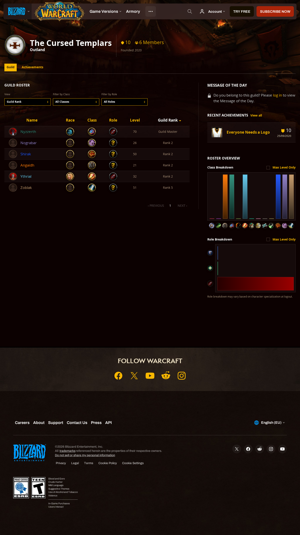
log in (277, 95)
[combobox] (27, 102)
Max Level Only (284, 167)
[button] (27, 102)
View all (256, 115)
